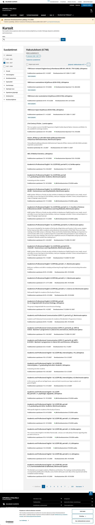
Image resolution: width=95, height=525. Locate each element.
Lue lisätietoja (23, 520)
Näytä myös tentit (34, 64)
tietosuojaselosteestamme (33, 516)
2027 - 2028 (9, 66)
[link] (43, 486)
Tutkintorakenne (32, 15)
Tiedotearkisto (36, 502)
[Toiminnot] (88, 64)
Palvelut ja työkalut (65, 15)
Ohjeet (22, 15)
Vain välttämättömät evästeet (82, 521)
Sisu (52, 15)
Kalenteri (13, 15)
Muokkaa (81, 516)
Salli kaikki (82, 511)
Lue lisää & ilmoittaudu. (53, 22)
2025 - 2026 (9, 59)
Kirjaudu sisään (87, 5)
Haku (3, 36)
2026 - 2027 (9, 63)
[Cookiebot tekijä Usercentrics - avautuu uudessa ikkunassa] (9, 522)
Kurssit (43, 15)
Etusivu (5, 15)
